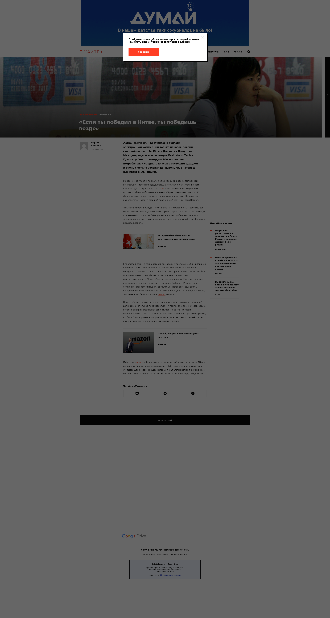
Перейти (143, 52)
